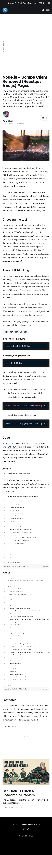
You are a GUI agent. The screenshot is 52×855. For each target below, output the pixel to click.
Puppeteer (26, 224)
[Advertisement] (26, 46)
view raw (45, 566)
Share (44, 118)
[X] (24, 829)
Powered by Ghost (26, 836)
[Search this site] (43, 10)
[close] (49, 3)
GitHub (25, 566)
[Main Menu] (48, 10)
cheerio (17, 171)
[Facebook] (28, 829)
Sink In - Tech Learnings (22, 824)
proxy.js (7, 566)
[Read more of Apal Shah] (6, 114)
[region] (26, 529)
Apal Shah (8, 121)
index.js (7, 689)
